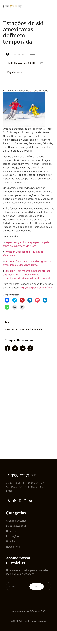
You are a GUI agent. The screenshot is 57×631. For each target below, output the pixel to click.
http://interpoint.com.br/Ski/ (36, 287)
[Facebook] (14, 500)
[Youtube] (30, 500)
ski (31, 90)
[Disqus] (28, 406)
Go (36, 586)
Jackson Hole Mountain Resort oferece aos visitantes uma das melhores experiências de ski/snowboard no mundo (27, 274)
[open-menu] (52, 6)
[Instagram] (25, 500)
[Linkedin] (19, 500)
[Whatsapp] (9, 500)
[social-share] (7, 348)
